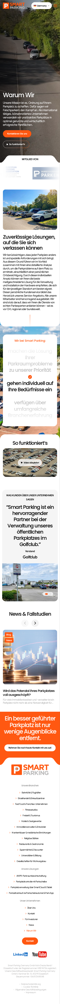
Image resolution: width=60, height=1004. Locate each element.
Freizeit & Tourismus (31, 815)
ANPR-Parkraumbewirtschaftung (31, 876)
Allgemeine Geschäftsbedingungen (30, 989)
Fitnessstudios (31, 809)
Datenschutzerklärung (31, 984)
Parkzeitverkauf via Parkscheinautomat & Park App (31, 893)
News (31, 925)
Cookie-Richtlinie (30, 987)
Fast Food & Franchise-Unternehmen (31, 804)
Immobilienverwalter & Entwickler (31, 827)
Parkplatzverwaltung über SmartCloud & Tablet (31, 887)
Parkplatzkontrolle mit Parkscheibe (31, 881)
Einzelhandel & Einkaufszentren (31, 798)
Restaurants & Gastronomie (31, 844)
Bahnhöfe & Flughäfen (31, 792)
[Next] (35, 623)
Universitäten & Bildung (31, 855)
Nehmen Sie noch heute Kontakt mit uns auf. (30, 747)
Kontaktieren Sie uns (17, 133)
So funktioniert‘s (17, 144)
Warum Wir (31, 930)
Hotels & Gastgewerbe (31, 821)
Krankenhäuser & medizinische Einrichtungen (31, 832)
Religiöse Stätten (31, 838)
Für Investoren (31, 919)
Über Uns (31, 908)
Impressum (31, 992)
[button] (41, 5)
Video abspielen (31, 462)
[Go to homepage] (30, 769)
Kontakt (31, 913)
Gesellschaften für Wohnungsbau (31, 861)
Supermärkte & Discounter (31, 849)
